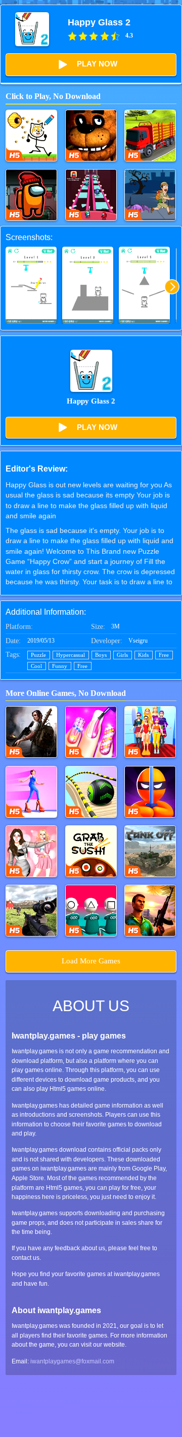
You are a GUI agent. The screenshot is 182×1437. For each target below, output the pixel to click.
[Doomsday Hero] (31, 732)
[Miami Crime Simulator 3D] (150, 911)
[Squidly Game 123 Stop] (91, 911)
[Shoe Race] (150, 732)
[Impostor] (31, 195)
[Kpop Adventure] (31, 851)
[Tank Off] (150, 851)
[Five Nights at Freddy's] (91, 135)
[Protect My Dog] (31, 135)
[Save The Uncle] (150, 195)
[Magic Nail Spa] (91, 732)
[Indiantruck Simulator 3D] (150, 135)
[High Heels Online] (31, 792)
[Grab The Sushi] (91, 851)
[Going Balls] (91, 792)
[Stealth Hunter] (150, 792)
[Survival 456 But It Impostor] (91, 195)
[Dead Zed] (31, 911)
